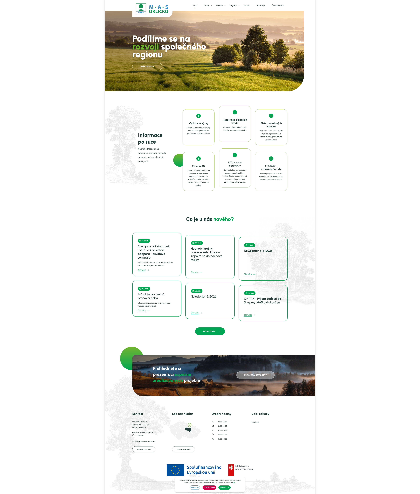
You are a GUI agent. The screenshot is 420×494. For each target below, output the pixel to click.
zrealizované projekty (255, 375)
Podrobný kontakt (144, 449)
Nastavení (195, 487)
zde (234, 482)
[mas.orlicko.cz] (152, 8)
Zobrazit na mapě (183, 449)
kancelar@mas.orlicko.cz (145, 441)
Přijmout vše (224, 487)
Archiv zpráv (208, 331)
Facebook (255, 422)
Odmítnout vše (209, 487)
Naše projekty (147, 66)
